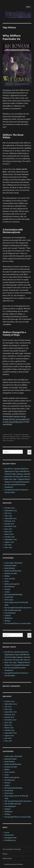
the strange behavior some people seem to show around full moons (16, 419)
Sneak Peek (9, 597)
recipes (7, 592)
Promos (7, 589)
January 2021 (9, 524)
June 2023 (8, 516)
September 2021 (11, 518)
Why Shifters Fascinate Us (12, 37)
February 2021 (10, 521)
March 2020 (9, 534)
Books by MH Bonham (13, 571)
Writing (17, 436)
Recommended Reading (13, 594)
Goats (7, 581)
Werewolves (7, 90)
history (18, 438)
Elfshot (7, 576)
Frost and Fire (10, 579)
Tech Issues (9, 600)
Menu (28, 7)
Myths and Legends (9, 436)
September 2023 (11, 510)
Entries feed (9, 835)
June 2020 (8, 529)
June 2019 (8, 547)
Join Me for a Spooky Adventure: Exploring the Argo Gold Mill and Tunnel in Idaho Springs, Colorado (17, 471)
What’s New (7, 858)
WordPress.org (10, 840)
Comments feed (10, 838)
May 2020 (8, 532)
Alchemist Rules (11, 565)
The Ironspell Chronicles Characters (18, 608)
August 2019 (9, 542)
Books (5, 854)
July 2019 (8, 545)
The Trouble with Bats (13, 610)
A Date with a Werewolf (21, 434)
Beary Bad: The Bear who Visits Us (17, 477)
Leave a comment (8, 440)
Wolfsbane (8, 618)
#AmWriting (25, 436)
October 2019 (9, 537)
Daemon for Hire (11, 573)
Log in (7, 832)
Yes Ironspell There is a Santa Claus (18, 623)
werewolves (24, 438)
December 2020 (10, 526)
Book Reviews (10, 568)
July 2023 (8, 513)
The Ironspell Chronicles (12, 849)
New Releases (10, 587)
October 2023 (10, 508)
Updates (8, 615)
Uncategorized (10, 613)
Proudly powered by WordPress (13, 864)
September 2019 (11, 539)
